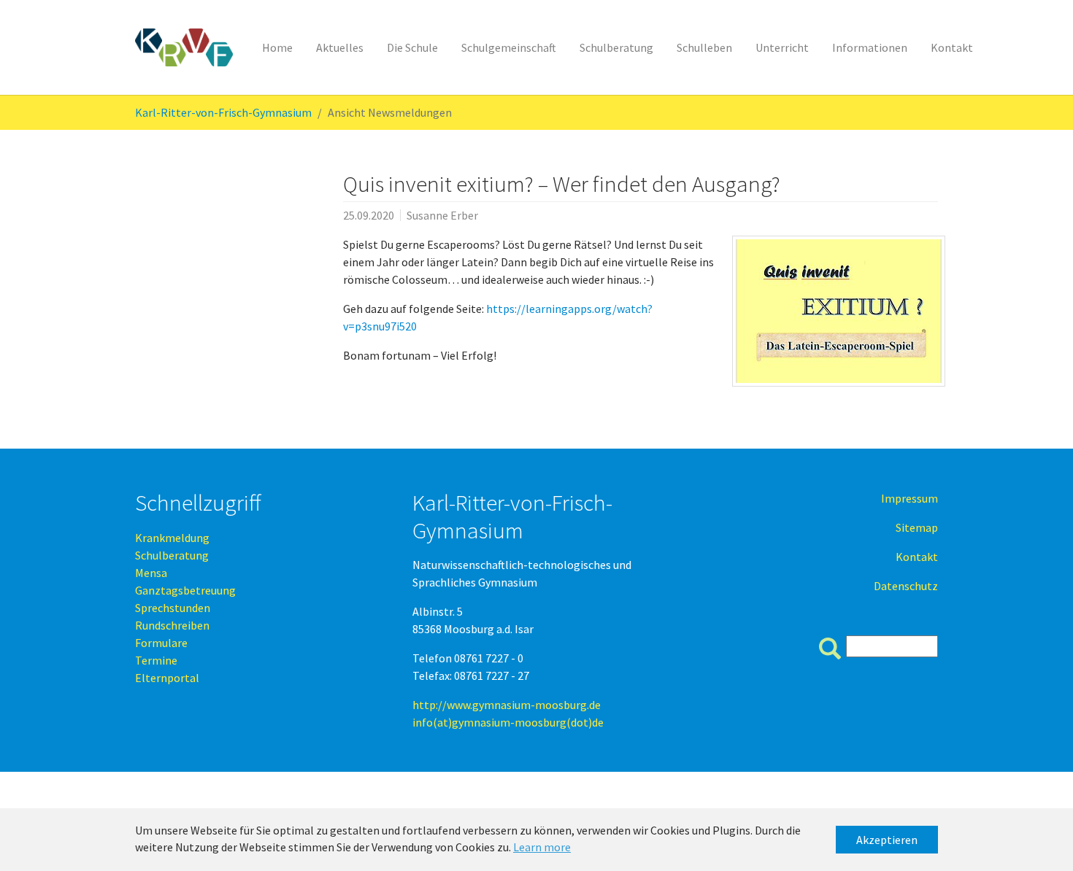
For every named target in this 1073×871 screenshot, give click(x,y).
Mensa (151, 572)
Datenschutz (906, 585)
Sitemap (917, 527)
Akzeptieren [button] (887, 839)
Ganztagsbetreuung (185, 590)
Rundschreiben (172, 625)
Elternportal (167, 677)
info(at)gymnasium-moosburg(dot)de (508, 722)
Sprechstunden (172, 607)
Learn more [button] (542, 847)
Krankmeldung (172, 537)
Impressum (909, 498)
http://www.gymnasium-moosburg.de (506, 704)
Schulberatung (172, 555)
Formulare (161, 642)
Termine (156, 660)
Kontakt (917, 556)
